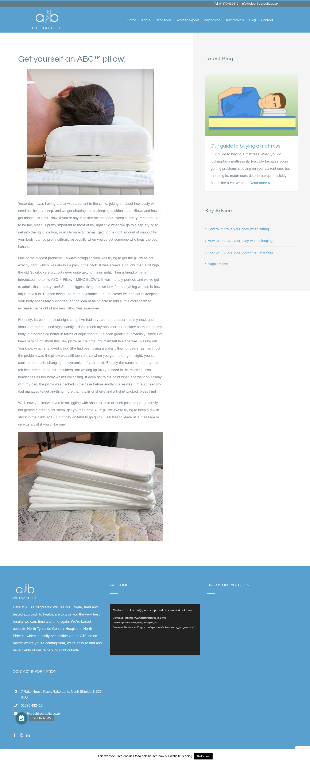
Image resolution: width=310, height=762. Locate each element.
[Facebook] (14, 735)
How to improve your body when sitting (238, 229)
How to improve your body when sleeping (240, 241)
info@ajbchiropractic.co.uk (259, 3)
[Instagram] (21, 735)
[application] (155, 629)
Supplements (218, 264)
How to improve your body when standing (240, 252)
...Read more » (257, 183)
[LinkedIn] (28, 735)
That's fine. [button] (203, 756)
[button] (21, 718)
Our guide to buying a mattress (245, 146)
